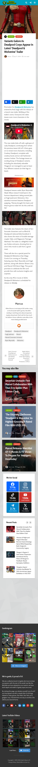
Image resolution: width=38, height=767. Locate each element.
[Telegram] (23, 705)
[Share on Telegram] (29, 102)
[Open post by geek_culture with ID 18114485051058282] (30, 655)
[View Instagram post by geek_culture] (11, 646)
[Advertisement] (19, 78)
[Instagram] (7, 705)
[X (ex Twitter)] (15, 705)
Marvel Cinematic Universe (13, 337)
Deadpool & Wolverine (21, 331)
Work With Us (21, 762)
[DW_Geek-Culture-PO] (19, 182)
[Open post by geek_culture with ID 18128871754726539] (7, 655)
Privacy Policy (12, 762)
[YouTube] (11, 705)
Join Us (27, 762)
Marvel (18, 334)
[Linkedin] (19, 705)
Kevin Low (11, 433)
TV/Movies (19, 36)
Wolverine (20, 340)
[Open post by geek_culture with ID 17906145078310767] (19, 640)
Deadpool (8, 331)
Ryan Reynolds (10, 340)
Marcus (9, 56)
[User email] (19, 325)
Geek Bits (11, 36)
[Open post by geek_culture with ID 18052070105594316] (7, 640)
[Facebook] (3, 705)
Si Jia (9, 399)
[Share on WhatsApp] (22, 102)
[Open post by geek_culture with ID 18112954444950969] (30, 640)
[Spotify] (31, 705)
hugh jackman (9, 334)
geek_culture (7, 634)
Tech (15, 376)
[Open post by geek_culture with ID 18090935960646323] (19, 655)
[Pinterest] (27, 705)
